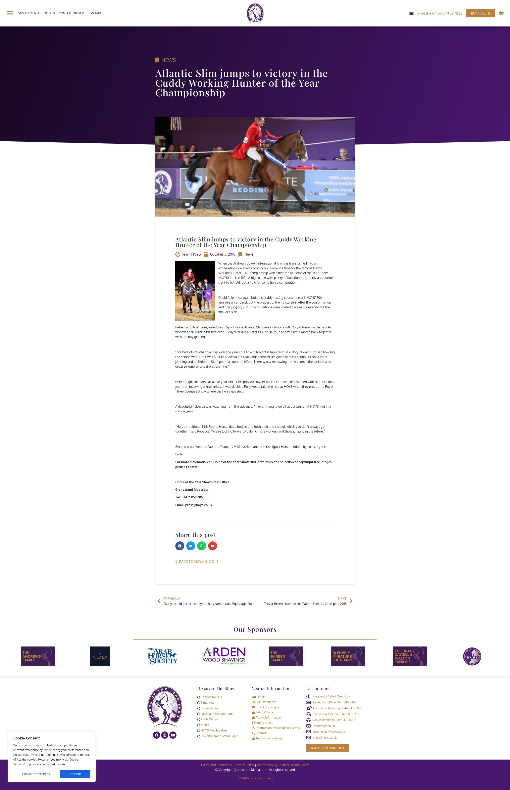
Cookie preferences (36, 774)
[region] (52, 756)
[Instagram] (164, 735)
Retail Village (264, 712)
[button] (179, 545)
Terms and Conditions (216, 765)
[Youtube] (173, 735)
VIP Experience (29, 13)
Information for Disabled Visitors (277, 728)
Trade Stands (209, 719)
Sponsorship (209, 708)
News (168, 60)
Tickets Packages (267, 707)
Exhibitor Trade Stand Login (219, 736)
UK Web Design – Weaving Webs (255, 778)
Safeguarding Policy (295, 765)
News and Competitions (216, 714)
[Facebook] (156, 735)
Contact (260, 733)
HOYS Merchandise (213, 730)
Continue (75, 774)
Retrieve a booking (268, 738)
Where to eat (263, 723)
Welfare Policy (267, 765)
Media (204, 725)
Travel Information (268, 717)
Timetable (95, 13)
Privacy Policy (244, 765)
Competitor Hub (71, 13)
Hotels (49, 13)
